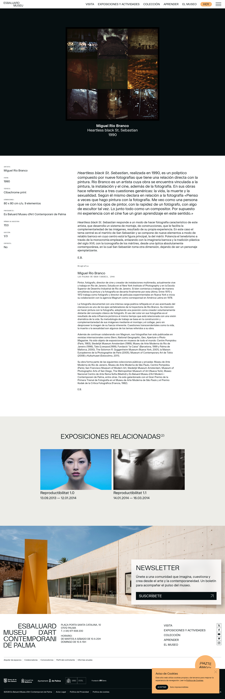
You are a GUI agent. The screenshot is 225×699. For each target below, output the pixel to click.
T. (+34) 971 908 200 (72, 631)
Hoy (206, 4)
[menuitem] (90, 4)
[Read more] (76, 475)
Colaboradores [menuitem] (31, 660)
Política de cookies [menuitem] (101, 692)
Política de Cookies (194, 680)
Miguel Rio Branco (16, 170)
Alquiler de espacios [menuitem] (12, 660)
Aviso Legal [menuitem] (61, 692)
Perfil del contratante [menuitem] (65, 660)
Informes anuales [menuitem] (85, 660)
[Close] (215, 671)
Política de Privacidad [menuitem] (79, 692)
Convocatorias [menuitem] (47, 660)
